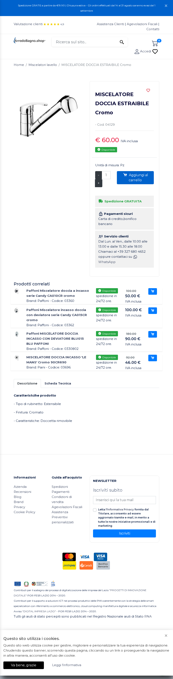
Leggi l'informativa (66, 665)
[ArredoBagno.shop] (29, 40)
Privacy (19, 507)
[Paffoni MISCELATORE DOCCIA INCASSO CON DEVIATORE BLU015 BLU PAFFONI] (17, 334)
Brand (18, 502)
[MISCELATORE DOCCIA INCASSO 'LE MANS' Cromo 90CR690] (17, 358)
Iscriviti (124, 533)
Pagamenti (60, 492)
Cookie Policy (24, 512)
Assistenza (60, 512)
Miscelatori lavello (42, 65)
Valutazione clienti (28, 24)
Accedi (146, 51)
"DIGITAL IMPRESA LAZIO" (39, 611)
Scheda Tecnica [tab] (58, 383)
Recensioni (22, 492)
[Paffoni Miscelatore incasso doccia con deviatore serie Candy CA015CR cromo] (17, 310)
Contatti (152, 29)
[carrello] (155, 43)
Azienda (20, 487)
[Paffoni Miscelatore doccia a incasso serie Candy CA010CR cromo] (17, 291)
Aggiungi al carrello (138, 177)
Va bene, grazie (23, 665)
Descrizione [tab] (27, 383)
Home (19, 65)
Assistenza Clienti (111, 24)
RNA (148, 616)
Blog (17, 497)
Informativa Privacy (120, 509)
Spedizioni (60, 487)
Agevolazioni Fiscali (142, 24)
